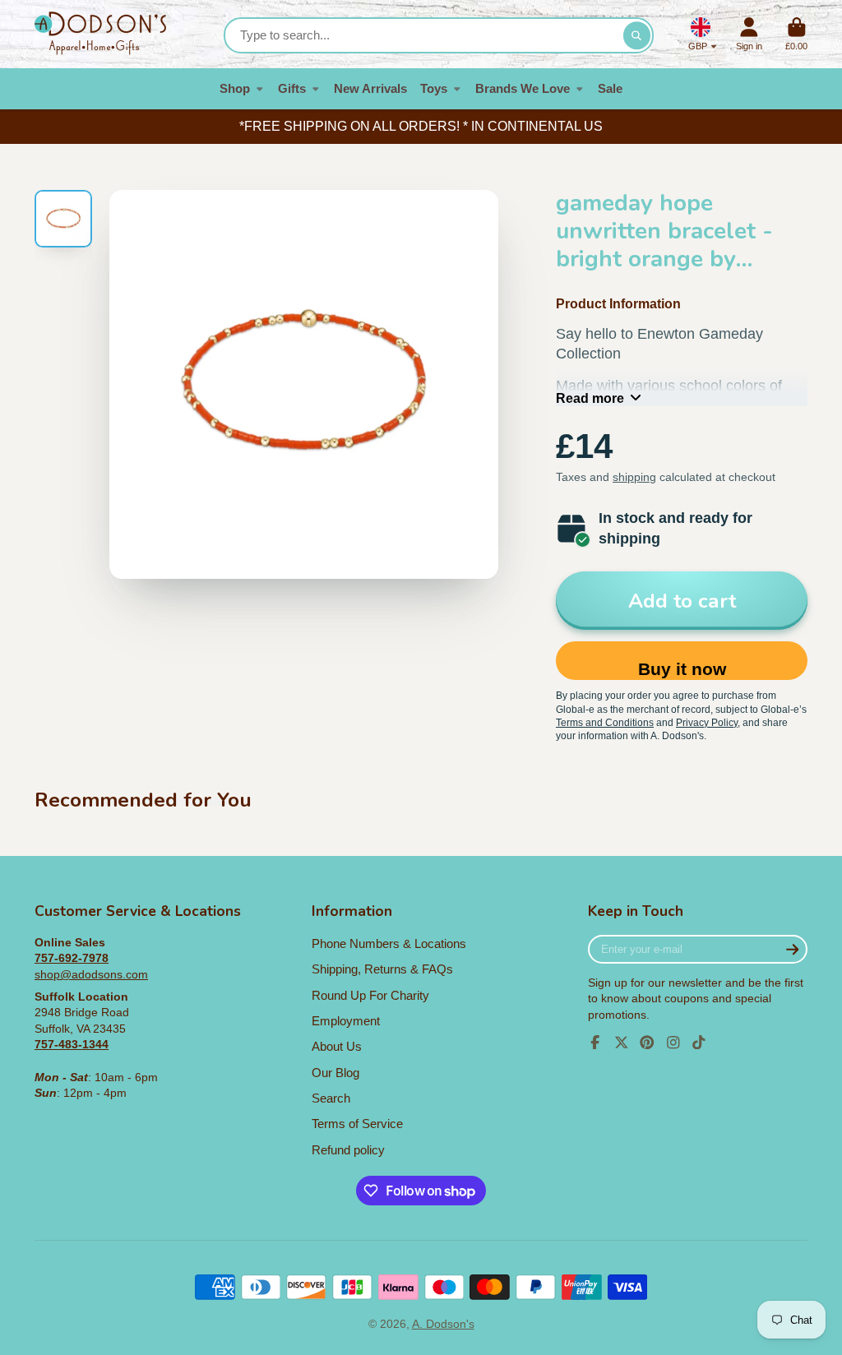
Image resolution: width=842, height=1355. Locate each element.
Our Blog (335, 1073)
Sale (610, 88)
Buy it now (682, 668)
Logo (100, 34)
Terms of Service (357, 1124)
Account (749, 34)
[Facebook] (595, 1042)
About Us (337, 1046)
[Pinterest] (647, 1042)
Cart (796, 34)
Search (331, 1098)
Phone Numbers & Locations (389, 943)
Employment (346, 1021)
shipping (634, 476)
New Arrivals (370, 88)
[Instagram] (673, 1042)
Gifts (292, 88)
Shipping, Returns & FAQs (382, 969)
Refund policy (348, 1150)
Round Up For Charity (370, 995)
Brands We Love (522, 88)
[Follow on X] (621, 1042)
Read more (590, 398)
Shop (235, 88)
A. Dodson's (443, 1323)
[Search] (637, 35)
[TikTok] (699, 1042)
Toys (433, 88)
